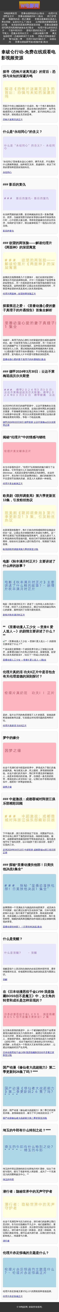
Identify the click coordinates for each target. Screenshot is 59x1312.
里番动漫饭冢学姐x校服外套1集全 (31, 42)
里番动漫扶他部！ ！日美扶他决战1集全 (22, 927)
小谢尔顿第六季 (40, 33)
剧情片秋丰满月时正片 (14, 615)
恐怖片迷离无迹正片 (13, 119)
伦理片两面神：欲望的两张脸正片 (19, 294)
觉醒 (5, 979)
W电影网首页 (10, 13)
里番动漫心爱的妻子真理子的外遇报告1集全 (24, 359)
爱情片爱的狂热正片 (36, 30)
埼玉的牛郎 (8, 1179)
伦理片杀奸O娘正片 (36, 39)
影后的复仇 (8, 231)
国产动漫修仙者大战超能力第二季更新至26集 (25, 1118)
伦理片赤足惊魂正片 (13, 1296)
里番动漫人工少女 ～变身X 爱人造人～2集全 (24, 660)
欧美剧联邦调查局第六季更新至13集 (20, 549)
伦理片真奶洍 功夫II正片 (14, 725)
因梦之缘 (7, 787)
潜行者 (6, 1241)
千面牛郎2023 (15, 30)
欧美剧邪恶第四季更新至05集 (26, 25)
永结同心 (7, 172)
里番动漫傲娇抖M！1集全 (30, 16)
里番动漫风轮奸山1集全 (32, 13)
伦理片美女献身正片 (13, 483)
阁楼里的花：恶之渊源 (20, 19)
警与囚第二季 (15, 39)
